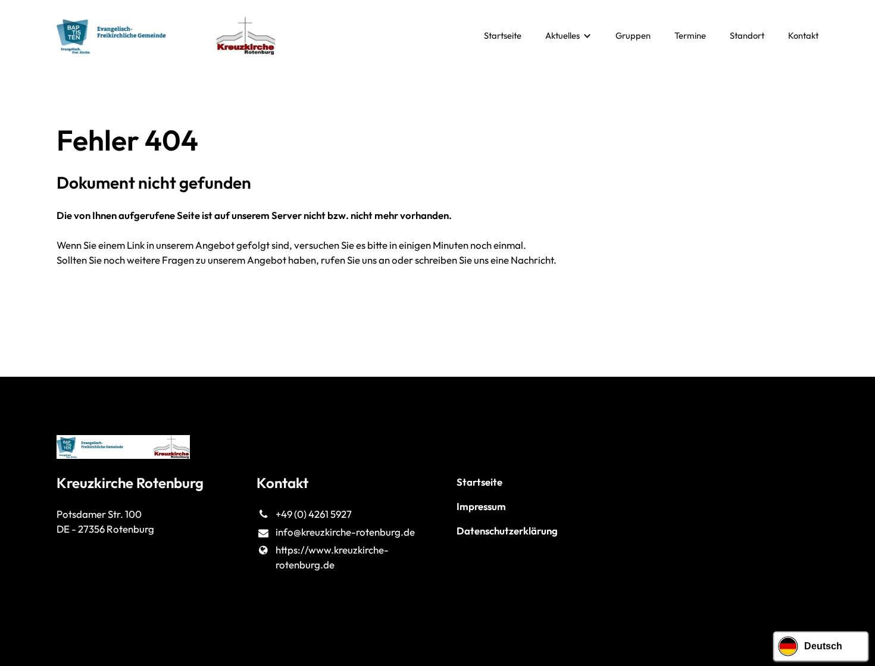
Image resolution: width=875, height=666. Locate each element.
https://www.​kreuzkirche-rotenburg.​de (332, 557)
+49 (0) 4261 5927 (314, 514)
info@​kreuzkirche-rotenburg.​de (345, 532)
